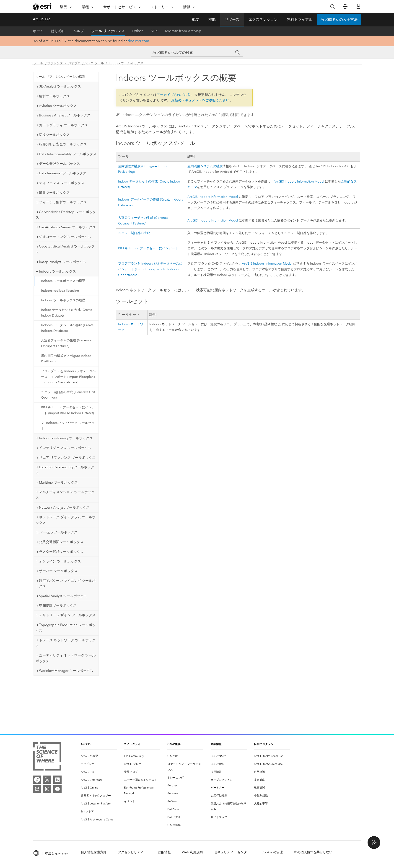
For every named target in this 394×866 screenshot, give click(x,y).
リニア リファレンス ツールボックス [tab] (67, 458)
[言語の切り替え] (345, 6)
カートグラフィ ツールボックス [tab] (63, 125)
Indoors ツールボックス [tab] (57, 271)
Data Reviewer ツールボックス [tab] (62, 173)
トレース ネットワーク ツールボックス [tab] (66, 643)
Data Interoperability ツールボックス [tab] (67, 154)
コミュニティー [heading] (133, 744)
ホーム (38, 31)
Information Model (299, 181)
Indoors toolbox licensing (60, 291)
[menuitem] (99, 756)
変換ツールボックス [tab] (54, 135)
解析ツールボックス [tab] (54, 96)
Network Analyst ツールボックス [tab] (64, 507)
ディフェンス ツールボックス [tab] (61, 183)
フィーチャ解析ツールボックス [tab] (63, 202)
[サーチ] (237, 52)
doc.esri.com (138, 41)
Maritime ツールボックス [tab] (58, 482)
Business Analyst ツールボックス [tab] (65, 115)
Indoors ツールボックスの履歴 (63, 300)
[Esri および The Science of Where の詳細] (47, 757)
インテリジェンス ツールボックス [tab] (65, 448)
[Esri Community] (37, 789)
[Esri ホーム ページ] (42, 6)
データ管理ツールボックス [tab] (59, 164)
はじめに (58, 31)
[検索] (332, 6)
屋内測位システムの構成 (205, 166)
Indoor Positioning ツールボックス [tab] (66, 438)
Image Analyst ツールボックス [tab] (62, 262)
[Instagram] (47, 789)
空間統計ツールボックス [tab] (58, 605)
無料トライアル (299, 19)
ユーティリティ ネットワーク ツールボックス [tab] (66, 658)
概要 (195, 19)
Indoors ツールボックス (126, 63)
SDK (154, 31)
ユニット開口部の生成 (134, 233)
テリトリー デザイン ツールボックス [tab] (67, 615)
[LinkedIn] (57, 780)
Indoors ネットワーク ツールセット (67, 425)
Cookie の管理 (272, 852)
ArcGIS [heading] (86, 744)
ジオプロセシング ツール (86, 63)
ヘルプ (78, 31)
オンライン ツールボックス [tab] (60, 561)
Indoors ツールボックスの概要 (63, 281)
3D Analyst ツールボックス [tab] (60, 86)
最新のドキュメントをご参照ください (200, 100)
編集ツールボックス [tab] (54, 193)
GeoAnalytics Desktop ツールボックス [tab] (66, 215)
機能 (212, 19)
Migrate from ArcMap (183, 31)
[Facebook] (37, 780)
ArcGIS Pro (42, 19)
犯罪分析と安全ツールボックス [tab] (63, 144)
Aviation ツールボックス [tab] (58, 106)
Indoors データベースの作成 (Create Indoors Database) (67, 328)
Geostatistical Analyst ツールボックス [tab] (65, 249)
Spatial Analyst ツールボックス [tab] (63, 596)
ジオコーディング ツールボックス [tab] (65, 237)
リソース (232, 19)
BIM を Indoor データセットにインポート (148, 248)
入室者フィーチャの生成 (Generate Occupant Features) (66, 343)
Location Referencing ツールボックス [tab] (65, 470)
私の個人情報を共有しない (313, 852)
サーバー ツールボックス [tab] (58, 571)
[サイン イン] (358, 6)
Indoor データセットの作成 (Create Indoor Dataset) (66, 312)
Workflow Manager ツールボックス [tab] (66, 671)
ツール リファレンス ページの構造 (60, 77)
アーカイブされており (174, 95)
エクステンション (263, 19)
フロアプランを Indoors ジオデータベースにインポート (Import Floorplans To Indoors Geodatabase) (68, 376)
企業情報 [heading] (216, 744)
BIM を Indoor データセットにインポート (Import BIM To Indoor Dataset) (68, 410)
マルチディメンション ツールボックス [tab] (65, 495)
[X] (47, 780)
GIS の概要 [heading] (174, 744)
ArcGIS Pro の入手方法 (339, 19)
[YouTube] (57, 789)
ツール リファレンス (108, 31)
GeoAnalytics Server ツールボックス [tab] (67, 227)
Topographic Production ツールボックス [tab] (66, 628)
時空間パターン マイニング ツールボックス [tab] (66, 583)
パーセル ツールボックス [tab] (58, 532)
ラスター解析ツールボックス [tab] (61, 552)
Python (137, 31)
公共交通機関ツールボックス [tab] (61, 542)
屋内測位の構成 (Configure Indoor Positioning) (66, 358)
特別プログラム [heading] (263, 744)
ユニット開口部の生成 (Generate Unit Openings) (68, 395)
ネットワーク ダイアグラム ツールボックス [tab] (66, 520)
